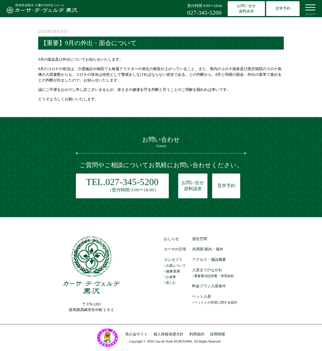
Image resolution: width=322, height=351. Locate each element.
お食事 (171, 277)
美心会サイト (136, 334)
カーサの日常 (175, 249)
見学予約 (282, 8)
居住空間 (199, 239)
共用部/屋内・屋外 (207, 249)
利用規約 (196, 334)
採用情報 (217, 334)
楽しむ (171, 282)
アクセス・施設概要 (209, 260)
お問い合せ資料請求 (246, 8)
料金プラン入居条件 (209, 286)
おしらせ (171, 239)
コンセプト (173, 260)
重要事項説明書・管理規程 (214, 276)
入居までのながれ (207, 270)
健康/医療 (173, 271)
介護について (176, 265)
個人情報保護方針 (168, 334)
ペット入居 (201, 296)
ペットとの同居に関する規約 (215, 302)
